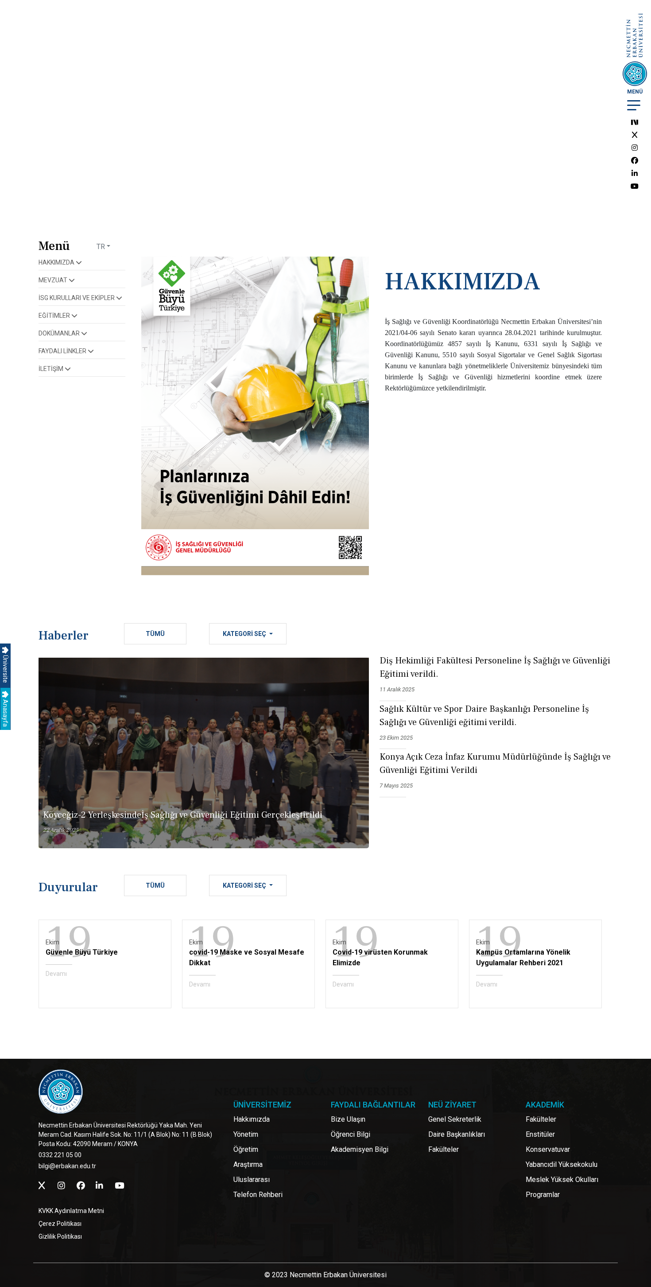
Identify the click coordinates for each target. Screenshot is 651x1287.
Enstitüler (540, 1134)
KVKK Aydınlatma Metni (71, 1210)
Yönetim (245, 1134)
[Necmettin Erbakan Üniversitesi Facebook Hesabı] (634, 160)
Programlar (543, 1194)
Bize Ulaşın (348, 1119)
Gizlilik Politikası (60, 1236)
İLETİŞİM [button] (52, 368)
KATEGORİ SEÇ (245, 633)
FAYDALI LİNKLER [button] (63, 351)
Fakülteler (443, 1149)
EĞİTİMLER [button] (55, 315)
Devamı (56, 973)
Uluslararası (251, 1179)
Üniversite (5, 668)
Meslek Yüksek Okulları (562, 1179)
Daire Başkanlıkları (456, 1134)
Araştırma (248, 1164)
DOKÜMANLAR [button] (60, 333)
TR (101, 246)
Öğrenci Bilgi (350, 1134)
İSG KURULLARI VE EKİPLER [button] (77, 297)
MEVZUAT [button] (54, 280)
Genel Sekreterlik (454, 1119)
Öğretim (245, 1149)
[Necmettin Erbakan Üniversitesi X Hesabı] (634, 135)
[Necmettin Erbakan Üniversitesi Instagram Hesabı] (635, 148)
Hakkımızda (251, 1119)
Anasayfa (5, 712)
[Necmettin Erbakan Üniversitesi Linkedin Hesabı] (635, 173)
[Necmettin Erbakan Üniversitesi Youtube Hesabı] (635, 186)
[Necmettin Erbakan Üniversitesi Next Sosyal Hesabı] (634, 122)
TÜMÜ (155, 633)
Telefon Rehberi (258, 1194)
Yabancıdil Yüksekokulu (561, 1164)
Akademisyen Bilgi (359, 1149)
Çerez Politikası (60, 1223)
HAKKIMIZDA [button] (57, 262)
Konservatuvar (548, 1149)
